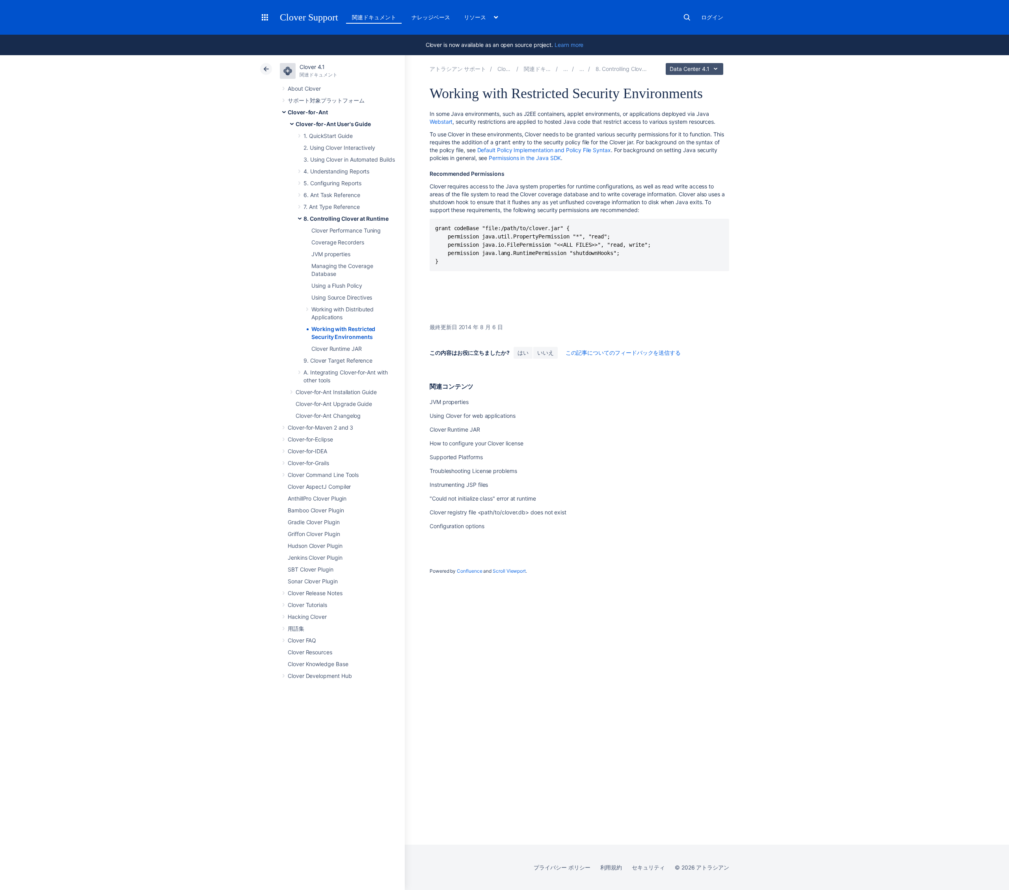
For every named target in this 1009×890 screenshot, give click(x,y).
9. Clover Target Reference (337, 360)
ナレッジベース (430, 17)
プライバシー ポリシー (562, 867)
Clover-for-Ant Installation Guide (336, 392)
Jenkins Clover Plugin (315, 557)
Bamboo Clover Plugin (316, 510)
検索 (687, 17)
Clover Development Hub (320, 675)
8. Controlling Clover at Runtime (346, 218)
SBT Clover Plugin (310, 569)
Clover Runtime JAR (336, 348)
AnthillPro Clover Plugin (317, 498)
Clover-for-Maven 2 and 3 (320, 427)
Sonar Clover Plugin (313, 581)
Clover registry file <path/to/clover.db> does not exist (498, 512)
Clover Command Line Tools (323, 474)
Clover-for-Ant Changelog (328, 415)
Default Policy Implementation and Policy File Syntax (544, 150)
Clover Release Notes (315, 593)
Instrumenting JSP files (459, 484)
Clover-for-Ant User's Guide (333, 124)
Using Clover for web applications (473, 415)
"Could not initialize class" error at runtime (483, 498)
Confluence (469, 571)
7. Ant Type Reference (331, 206)
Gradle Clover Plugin (314, 522)
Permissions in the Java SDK (525, 158)
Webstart (441, 121)
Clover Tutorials (307, 604)
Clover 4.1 (312, 66)
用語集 (296, 628)
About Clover (304, 88)
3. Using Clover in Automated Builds (349, 159)
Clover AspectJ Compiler (319, 486)
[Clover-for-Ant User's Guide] (581, 68)
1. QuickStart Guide (328, 135)
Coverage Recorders (337, 242)
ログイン (712, 17)
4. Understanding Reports (336, 171)
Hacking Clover (307, 616)
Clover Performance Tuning (346, 230)
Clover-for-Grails (308, 463)
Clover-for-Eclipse (310, 439)
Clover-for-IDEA (307, 451)
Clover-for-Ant (308, 112)
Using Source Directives (341, 297)
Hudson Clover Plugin (315, 545)
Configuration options (457, 526)
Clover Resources (310, 652)
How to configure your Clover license (476, 443)
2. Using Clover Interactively (339, 147)
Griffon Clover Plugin (314, 534)
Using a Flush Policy (336, 285)
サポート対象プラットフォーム (326, 100)
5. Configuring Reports (332, 183)
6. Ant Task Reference (331, 195)
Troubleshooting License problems (473, 470)
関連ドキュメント (374, 17)
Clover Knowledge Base (318, 664)
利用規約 (611, 867)
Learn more (569, 44)
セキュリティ (648, 867)
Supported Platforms (456, 457)
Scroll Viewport (509, 571)
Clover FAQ (302, 640)
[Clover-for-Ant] (565, 68)
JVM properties (330, 254)
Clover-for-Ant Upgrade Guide (334, 403)
